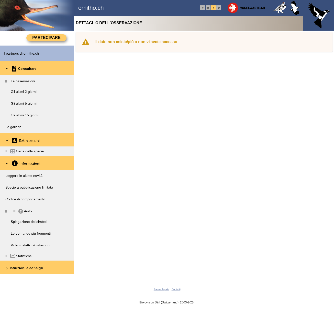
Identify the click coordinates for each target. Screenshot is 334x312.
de (208, 8)
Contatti (176, 289)
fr (202, 8)
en (219, 8)
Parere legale (161, 289)
